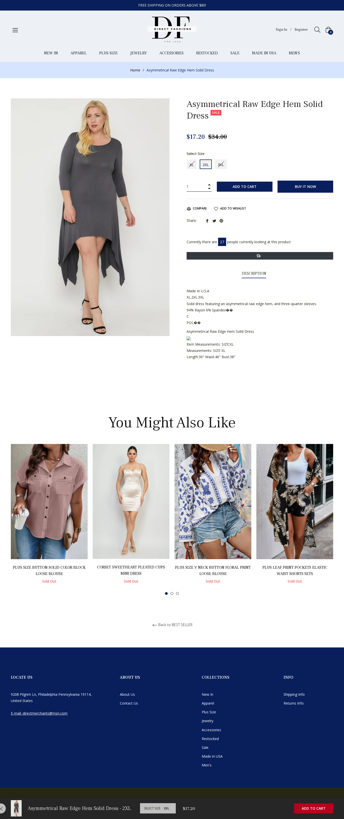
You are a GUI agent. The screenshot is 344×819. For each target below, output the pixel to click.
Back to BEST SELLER (174, 625)
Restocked (210, 738)
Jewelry (207, 720)
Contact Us (129, 703)
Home (135, 70)
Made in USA (212, 756)
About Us (127, 694)
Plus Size (209, 712)
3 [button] (177, 593)
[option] (49, 519)
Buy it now (305, 186)
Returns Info (294, 703)
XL (192, 164)
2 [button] (171, 593)
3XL (221, 164)
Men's (207, 765)
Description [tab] (254, 273)
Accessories (211, 729)
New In (207, 694)
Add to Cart (314, 808)
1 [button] (166, 593)
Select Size (195, 153)
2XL (206, 164)
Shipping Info (294, 694)
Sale (205, 747)
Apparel (208, 703)
